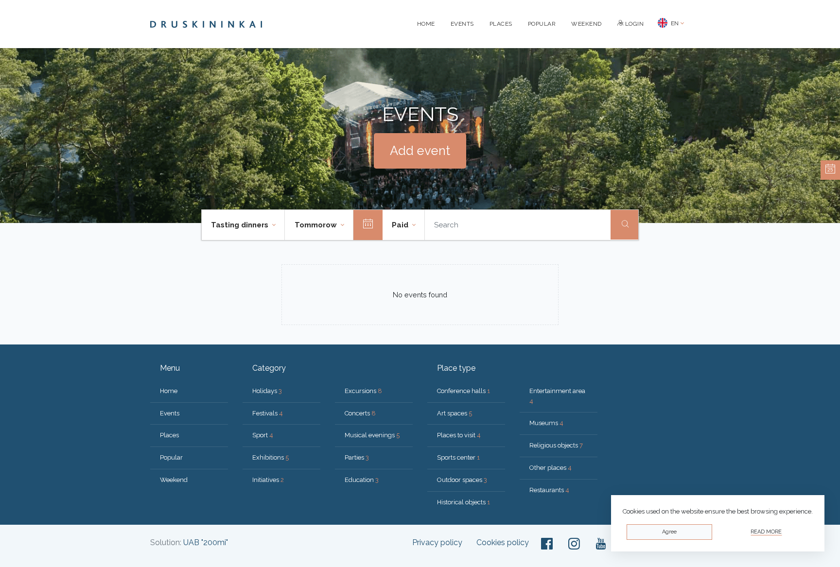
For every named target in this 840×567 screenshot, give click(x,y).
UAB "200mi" (205, 542)
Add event (420, 150)
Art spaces (454, 413)
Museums (546, 423)
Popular (542, 23)
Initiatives (268, 479)
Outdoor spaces (462, 479)
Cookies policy (502, 542)
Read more (766, 532)
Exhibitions (270, 457)
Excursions (363, 391)
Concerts (360, 413)
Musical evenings (372, 435)
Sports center (458, 457)
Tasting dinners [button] (240, 225)
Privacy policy (437, 542)
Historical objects (463, 502)
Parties (357, 457)
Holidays (267, 391)
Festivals (267, 413)
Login (633, 23)
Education (362, 479)
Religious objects (556, 445)
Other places (550, 467)
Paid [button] (401, 225)
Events (462, 23)
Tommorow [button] (317, 225)
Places (501, 23)
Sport (262, 435)
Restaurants (549, 490)
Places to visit (459, 435)
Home (426, 23)
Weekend (586, 23)
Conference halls (463, 391)
